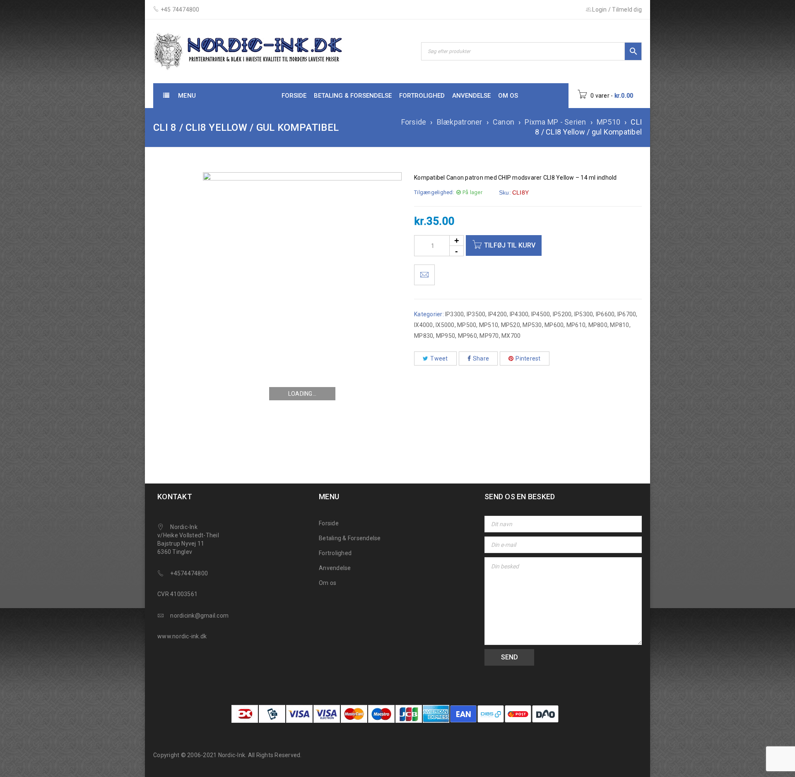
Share (481, 358)
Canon (503, 122)
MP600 (554, 325)
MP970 (489, 335)
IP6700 (626, 314)
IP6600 (605, 314)
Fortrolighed (335, 553)
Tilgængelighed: (434, 192)
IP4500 (540, 314)
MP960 (467, 335)
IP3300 (454, 314)
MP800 (597, 325)
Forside (413, 122)
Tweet (439, 358)
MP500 (466, 325)
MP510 (608, 122)
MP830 (423, 335)
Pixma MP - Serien (555, 122)
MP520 (510, 325)
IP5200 (562, 314)
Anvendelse (335, 568)
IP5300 (583, 314)
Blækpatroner (459, 122)
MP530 (532, 325)
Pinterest (528, 358)
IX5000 (445, 325)
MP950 (445, 335)
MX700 (510, 335)
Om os (327, 583)
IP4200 (497, 314)
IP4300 (519, 314)
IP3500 (476, 314)
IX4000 (423, 325)
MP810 (619, 325)
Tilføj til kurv (509, 245)
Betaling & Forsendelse (350, 538)
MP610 (575, 325)
